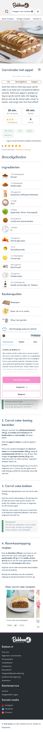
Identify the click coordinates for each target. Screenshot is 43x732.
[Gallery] (21, 42)
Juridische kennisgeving (11, 677)
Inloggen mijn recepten (21, 11)
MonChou (8, 135)
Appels (29, 131)
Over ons (5, 652)
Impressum (6, 680)
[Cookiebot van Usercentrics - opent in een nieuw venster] (30, 335)
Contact (5, 691)
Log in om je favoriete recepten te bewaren (24, 141)
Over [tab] (35, 342)
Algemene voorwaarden (11, 656)
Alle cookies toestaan (21, 380)
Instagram (9, 705)
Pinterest (8, 712)
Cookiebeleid (7, 663)
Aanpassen (20, 387)
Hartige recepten (23, 19)
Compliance (6, 666)
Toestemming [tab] (8, 342)
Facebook (9, 709)
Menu (38, 11)
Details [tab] (21, 342)
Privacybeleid (7, 659)
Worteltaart (8, 131)
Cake (20, 131)
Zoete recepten (8, 19)
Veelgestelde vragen (10, 695)
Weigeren (21, 394)
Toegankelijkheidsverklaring (13, 673)
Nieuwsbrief (6, 670)
